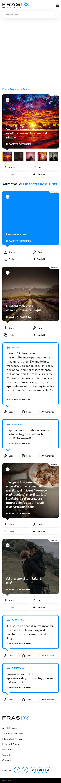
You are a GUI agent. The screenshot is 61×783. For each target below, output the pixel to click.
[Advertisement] (30, 50)
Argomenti (15, 89)
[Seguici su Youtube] (40, 770)
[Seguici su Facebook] (17, 770)
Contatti (6, 754)
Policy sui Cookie (10, 744)
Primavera (18, 668)
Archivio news (9, 728)
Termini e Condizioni (12, 733)
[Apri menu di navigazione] (57, 5)
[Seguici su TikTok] (48, 770)
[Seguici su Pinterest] (33, 770)
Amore (26, 89)
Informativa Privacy (12, 738)
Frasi (4, 89)
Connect (6, 760)
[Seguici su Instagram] (25, 770)
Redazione (7, 749)
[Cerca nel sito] (55, 15)
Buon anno (18, 424)
